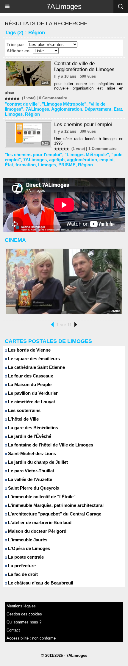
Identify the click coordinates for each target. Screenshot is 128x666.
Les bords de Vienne (29, 349)
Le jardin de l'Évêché (29, 436)
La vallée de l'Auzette (29, 479)
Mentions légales (21, 606)
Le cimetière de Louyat (31, 401)
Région (32, 114)
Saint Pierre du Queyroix (33, 488)
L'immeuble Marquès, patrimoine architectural (55, 505)
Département (98, 109)
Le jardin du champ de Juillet (37, 462)
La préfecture (21, 565)
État (9, 164)
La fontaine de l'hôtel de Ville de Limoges (50, 444)
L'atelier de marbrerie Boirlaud (39, 522)
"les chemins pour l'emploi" (33, 154)
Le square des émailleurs (33, 358)
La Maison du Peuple (29, 384)
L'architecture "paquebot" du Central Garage (54, 513)
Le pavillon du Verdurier (32, 393)
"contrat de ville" (22, 103)
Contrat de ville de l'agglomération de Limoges (84, 66)
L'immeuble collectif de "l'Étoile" (41, 496)
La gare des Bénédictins (32, 427)
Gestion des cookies (24, 614)
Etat (118, 109)
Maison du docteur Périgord (36, 531)
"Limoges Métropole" (64, 103)
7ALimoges (64, 6)
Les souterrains (23, 410)
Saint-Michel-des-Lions (31, 453)
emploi (106, 159)
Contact (13, 630)
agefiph (57, 159)
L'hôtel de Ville (23, 418)
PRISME (67, 164)
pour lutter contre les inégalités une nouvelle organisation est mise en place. (64, 88)
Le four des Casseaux (30, 375)
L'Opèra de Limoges (28, 548)
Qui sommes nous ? (24, 622)
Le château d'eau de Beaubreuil (40, 582)
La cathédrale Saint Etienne (36, 367)
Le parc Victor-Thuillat (30, 470)
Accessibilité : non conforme (31, 638)
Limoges (14, 114)
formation (25, 164)
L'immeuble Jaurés (27, 539)
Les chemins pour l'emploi (83, 124)
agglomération (82, 159)
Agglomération (66, 109)
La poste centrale (25, 557)
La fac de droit (22, 574)
